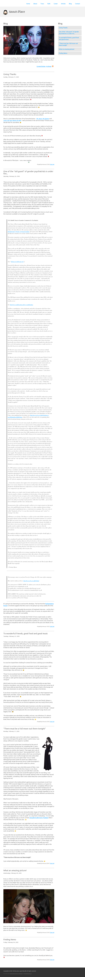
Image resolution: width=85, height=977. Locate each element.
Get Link (52, 164)
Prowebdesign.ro (28, 973)
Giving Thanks (63, 27)
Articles (63, 3)
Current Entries (41, 66)
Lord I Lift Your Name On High (12, 120)
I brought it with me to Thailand (38, 817)
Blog (70, 3)
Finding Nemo (63, 53)
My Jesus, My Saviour (42, 118)
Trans (42, 3)
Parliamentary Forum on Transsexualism (18, 231)
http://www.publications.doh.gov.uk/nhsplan (21, 305)
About (35, 3)
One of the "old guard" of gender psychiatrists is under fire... (69, 32)
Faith (48, 3)
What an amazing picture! (66, 49)
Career (56, 3)
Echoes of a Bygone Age (17, 261)
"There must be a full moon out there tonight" (68, 44)
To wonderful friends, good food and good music (69, 38)
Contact (77, 3)
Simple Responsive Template (16, 973)
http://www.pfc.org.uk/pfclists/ (31, 581)
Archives (48, 66)
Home (28, 3)
